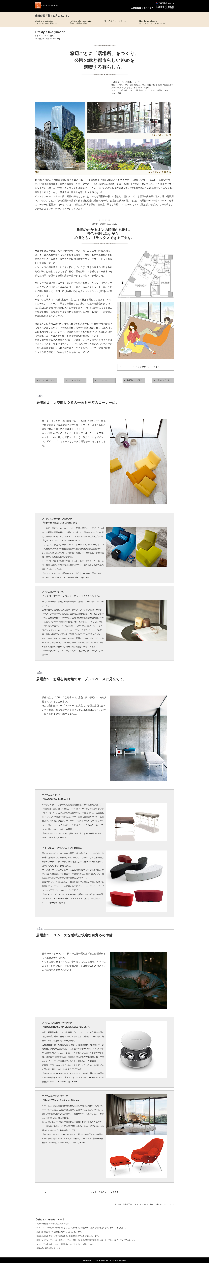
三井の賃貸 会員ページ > (142, 8)
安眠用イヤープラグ (134, 380)
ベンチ (105, 380)
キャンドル (76, 380)
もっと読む (117, 93)
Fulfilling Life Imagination (81, 22)
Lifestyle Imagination (44, 22)
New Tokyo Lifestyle (150, 22)
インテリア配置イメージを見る (146, 367)
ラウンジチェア (163, 380)
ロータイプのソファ (46, 380)
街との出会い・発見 (113, 21)
